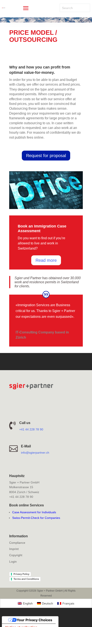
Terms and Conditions (26, 578)
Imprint (14, 549)
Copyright (15, 555)
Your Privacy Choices (34, 620)
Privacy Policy (21, 574)
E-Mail (26, 446)
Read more (46, 260)
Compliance (17, 542)
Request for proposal (46, 155)
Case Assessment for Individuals (34, 512)
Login (13, 561)
